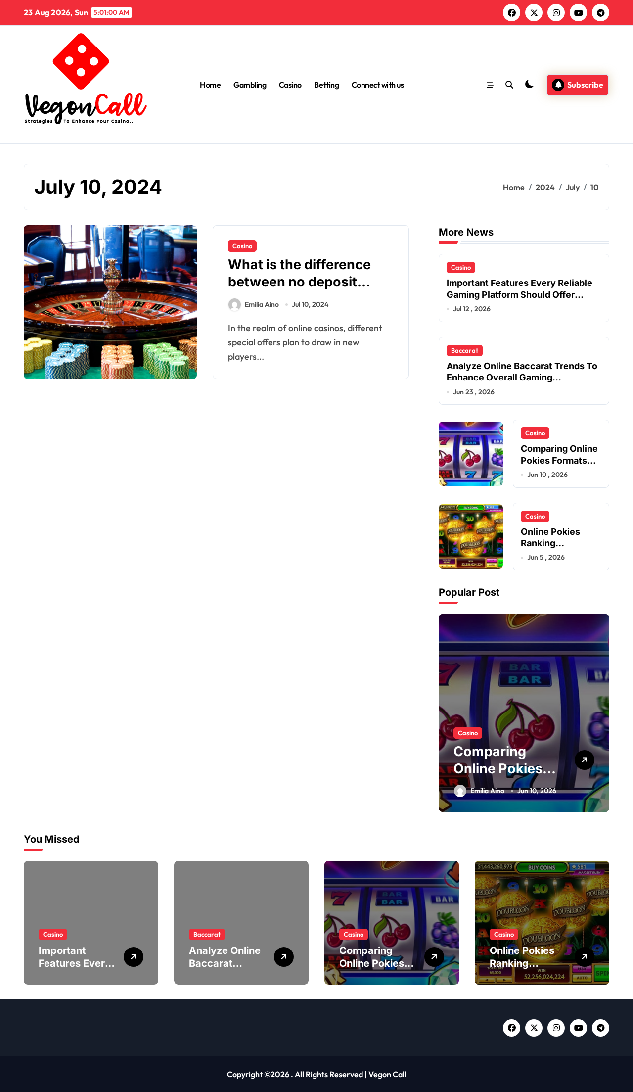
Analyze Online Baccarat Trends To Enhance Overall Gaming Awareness (522, 377)
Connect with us (378, 85)
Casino (290, 85)
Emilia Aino (262, 304)
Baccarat (464, 350)
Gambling (249, 85)
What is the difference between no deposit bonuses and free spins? (307, 281)
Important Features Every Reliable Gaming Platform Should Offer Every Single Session (519, 294)
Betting (326, 85)
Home (210, 85)
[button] (599, 712)
